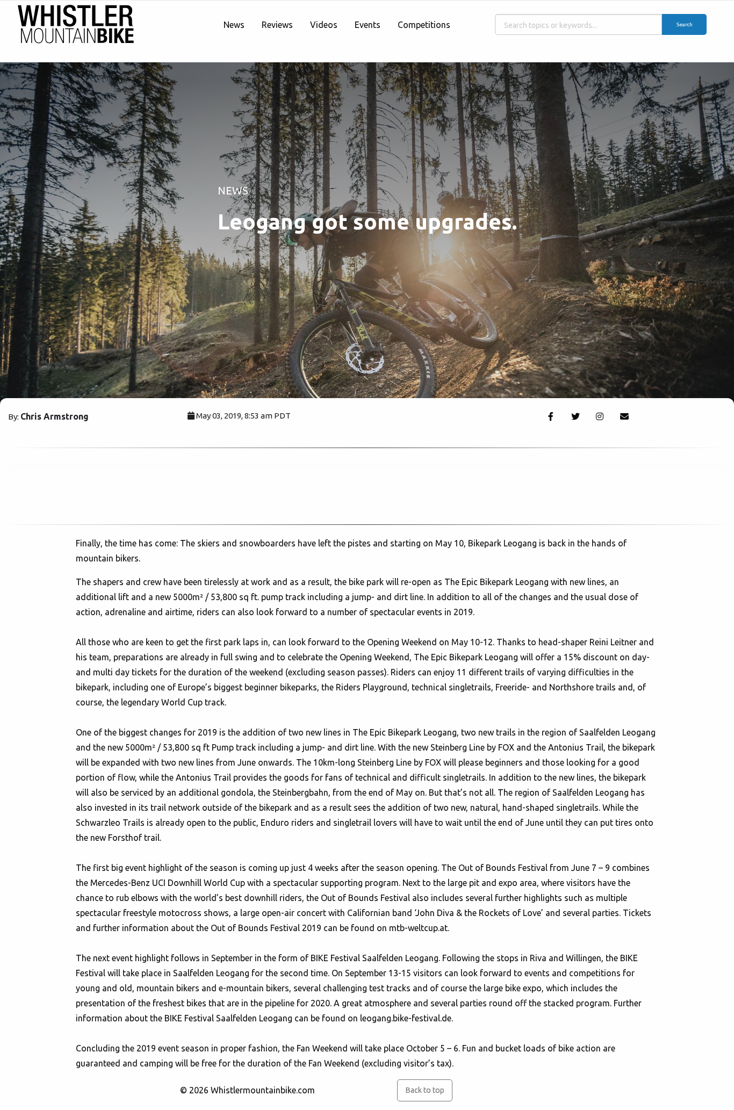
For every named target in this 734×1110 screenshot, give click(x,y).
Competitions (424, 25)
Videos (323, 25)
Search (685, 24)
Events (367, 25)
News (234, 25)
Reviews (277, 25)
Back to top (424, 1090)
